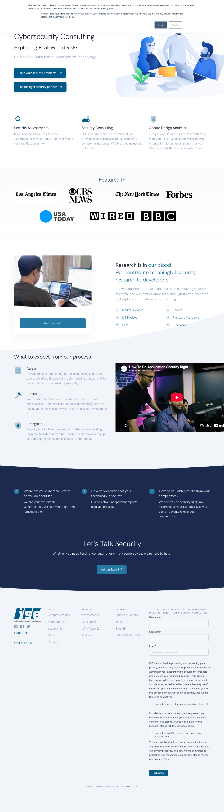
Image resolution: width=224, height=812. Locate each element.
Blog (118, 628)
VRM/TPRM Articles (128, 635)
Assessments (90, 615)
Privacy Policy (23, 643)
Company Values (59, 615)
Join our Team (52, 323)
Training (87, 635)
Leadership (55, 628)
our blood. (160, 265)
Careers (53, 642)
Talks (118, 621)
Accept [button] (161, 24)
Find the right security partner (38, 87)
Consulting (89, 621)
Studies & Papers (126, 615)
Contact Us (21, 633)
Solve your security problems (37, 73)
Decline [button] (175, 24)
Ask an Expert (110, 569)
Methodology (56, 621)
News (51, 635)
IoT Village (89, 628)
